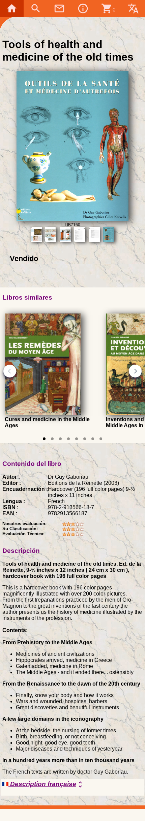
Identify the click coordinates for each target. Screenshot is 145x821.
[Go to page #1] (44, 439)
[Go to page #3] (60, 439)
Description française (46, 784)
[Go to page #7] (93, 439)
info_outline (83, 8)
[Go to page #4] (68, 439)
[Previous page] (9, 371)
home (12, 8)
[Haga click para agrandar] (73, 219)
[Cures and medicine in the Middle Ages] (43, 413)
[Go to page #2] (52, 439)
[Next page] (135, 371)
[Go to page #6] (85, 439)
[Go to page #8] (101, 439)
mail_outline (59, 8)
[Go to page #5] (76, 439)
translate (133, 8)
